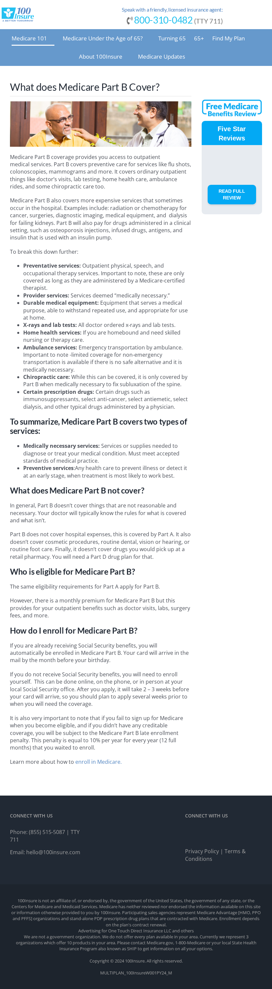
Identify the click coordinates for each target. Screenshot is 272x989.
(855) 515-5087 (47, 832)
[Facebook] (188, 833)
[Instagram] (201, 833)
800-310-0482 (163, 20)
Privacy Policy (202, 851)
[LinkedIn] (225, 833)
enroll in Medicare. (99, 761)
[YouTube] (213, 833)
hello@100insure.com (53, 852)
